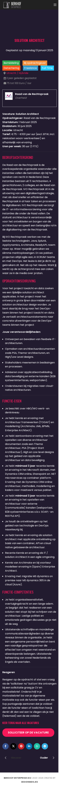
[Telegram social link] (45, 746)
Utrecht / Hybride (17, 73)
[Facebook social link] (5, 746)
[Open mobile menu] (55, 5)
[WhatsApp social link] (37, 746)
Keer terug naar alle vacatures (20, 723)
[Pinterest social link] (21, 746)
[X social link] (13, 746)
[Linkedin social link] (29, 746)
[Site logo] (12, 4)
